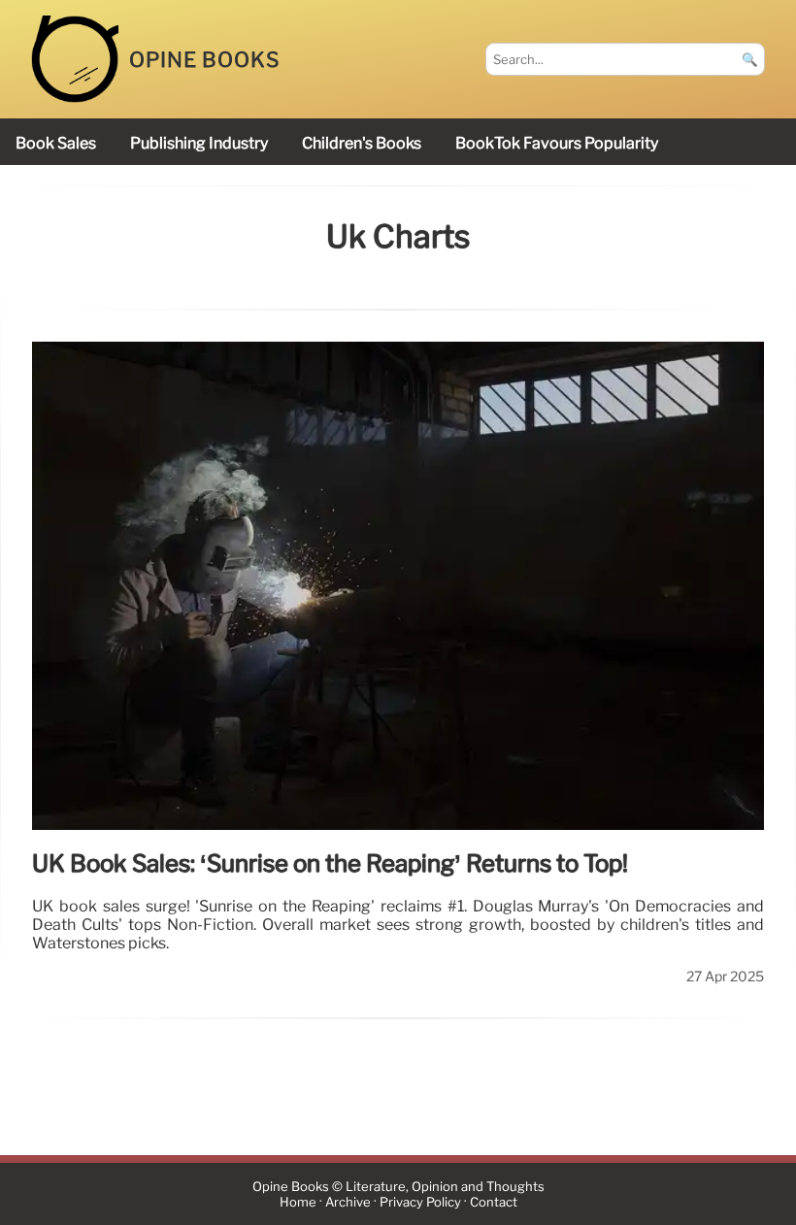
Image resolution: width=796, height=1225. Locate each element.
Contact (493, 1202)
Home (298, 1202)
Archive (348, 1202)
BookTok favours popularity (556, 143)
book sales (56, 143)
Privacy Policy (420, 1202)
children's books (361, 143)
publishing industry (199, 143)
